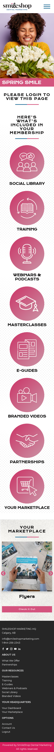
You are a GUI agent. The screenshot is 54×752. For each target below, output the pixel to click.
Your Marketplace (12, 712)
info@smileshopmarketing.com (20, 638)
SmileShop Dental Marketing (34, 745)
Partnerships (9, 664)
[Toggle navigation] (47, 6)
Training (7, 680)
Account (7, 724)
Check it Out (27, 609)
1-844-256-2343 (11, 642)
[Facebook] (3, 648)
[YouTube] (15, 648)
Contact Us (8, 727)
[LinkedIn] (19, 648)
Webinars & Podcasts (14, 688)
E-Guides (7, 684)
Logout (6, 731)
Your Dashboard (11, 708)
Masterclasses (10, 676)
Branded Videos (11, 696)
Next (49, 572)
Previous (2, 572)
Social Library (10, 692)
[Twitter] (7, 648)
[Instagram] (11, 648)
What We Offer (11, 660)
